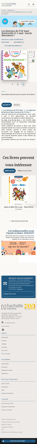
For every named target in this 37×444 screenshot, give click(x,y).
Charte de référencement (8, 419)
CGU (2, 429)
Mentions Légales (6, 424)
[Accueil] (9, 4)
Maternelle (11, 10)
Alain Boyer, (5, 39)
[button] (27, 21)
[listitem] (2, 329)
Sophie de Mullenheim (16, 39)
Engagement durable (7, 427)
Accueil (3, 10)
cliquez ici (20, 289)
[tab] (6, 105)
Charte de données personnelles (10, 422)
